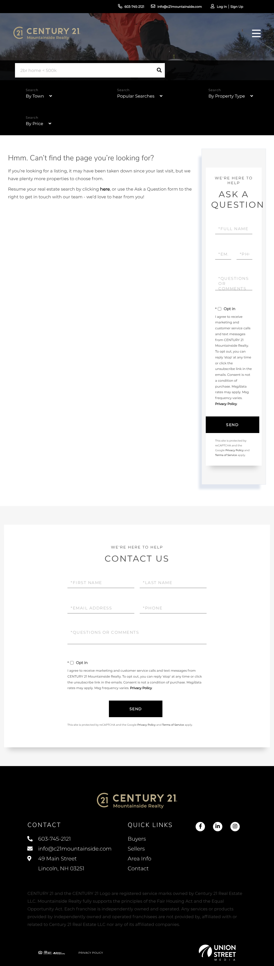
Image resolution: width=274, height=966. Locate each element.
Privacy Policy (226, 404)
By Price (34, 123)
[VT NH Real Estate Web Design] (217, 953)
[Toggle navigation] (256, 33)
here (105, 189)
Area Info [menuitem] (139, 859)
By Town (35, 96)
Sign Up (236, 7)
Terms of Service (226, 455)
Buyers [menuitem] (137, 839)
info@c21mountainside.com (179, 7)
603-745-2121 (134, 7)
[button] (159, 70)
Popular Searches (135, 96)
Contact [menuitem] (138, 868)
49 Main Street (60, 864)
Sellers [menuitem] (136, 849)
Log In (222, 7)
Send (232, 424)
